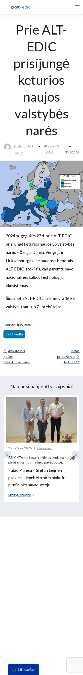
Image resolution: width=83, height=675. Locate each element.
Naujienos (72, 152)
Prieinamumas (12, 633)
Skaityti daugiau (19, 495)
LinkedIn (16, 334)
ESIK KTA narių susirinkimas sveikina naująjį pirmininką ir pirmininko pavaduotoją (41, 459)
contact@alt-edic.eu (17, 583)
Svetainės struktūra (16, 642)
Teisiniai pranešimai (16, 617)
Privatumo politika (15, 625)
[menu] (23, 669)
